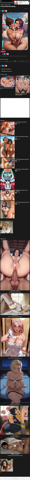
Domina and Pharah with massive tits (21, 137)
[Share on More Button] (6, 11)
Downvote (22, 61)
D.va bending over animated (20, 122)
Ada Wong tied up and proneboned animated (15, 455)
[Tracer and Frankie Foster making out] (7, 81)
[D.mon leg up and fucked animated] (7, 209)
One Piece (17, 290)
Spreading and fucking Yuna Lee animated (21, 191)
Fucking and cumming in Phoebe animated (15, 316)
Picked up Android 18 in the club (15, 404)
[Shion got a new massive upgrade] (7, 179)
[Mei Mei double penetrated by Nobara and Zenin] (22, 84)
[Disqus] (15, 107)
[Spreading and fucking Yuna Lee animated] (7, 195)
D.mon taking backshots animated (22, 159)
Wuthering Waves (15, 315)
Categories (13, 2)
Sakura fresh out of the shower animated (15, 358)
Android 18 (12, 403)
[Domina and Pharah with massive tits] (7, 146)
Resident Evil (17, 454)
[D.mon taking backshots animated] (7, 163)
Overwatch (7, 120)
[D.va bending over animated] (7, 129)
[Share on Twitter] (3, 11)
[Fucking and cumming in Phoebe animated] (15, 304)
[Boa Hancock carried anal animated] (15, 265)
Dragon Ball (17, 403)
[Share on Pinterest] (4, 11)
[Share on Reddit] (1, 11)
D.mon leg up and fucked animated (22, 202)
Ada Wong (12, 454)
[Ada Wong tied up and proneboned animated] (15, 446)
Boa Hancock (13, 290)
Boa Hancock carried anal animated (15, 292)
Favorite (2, 51)
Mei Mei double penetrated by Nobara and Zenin (21, 94)
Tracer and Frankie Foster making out (6, 88)
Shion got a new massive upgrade (22, 169)
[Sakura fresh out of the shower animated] (15, 337)
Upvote (7, 61)
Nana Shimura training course (15, 436)
